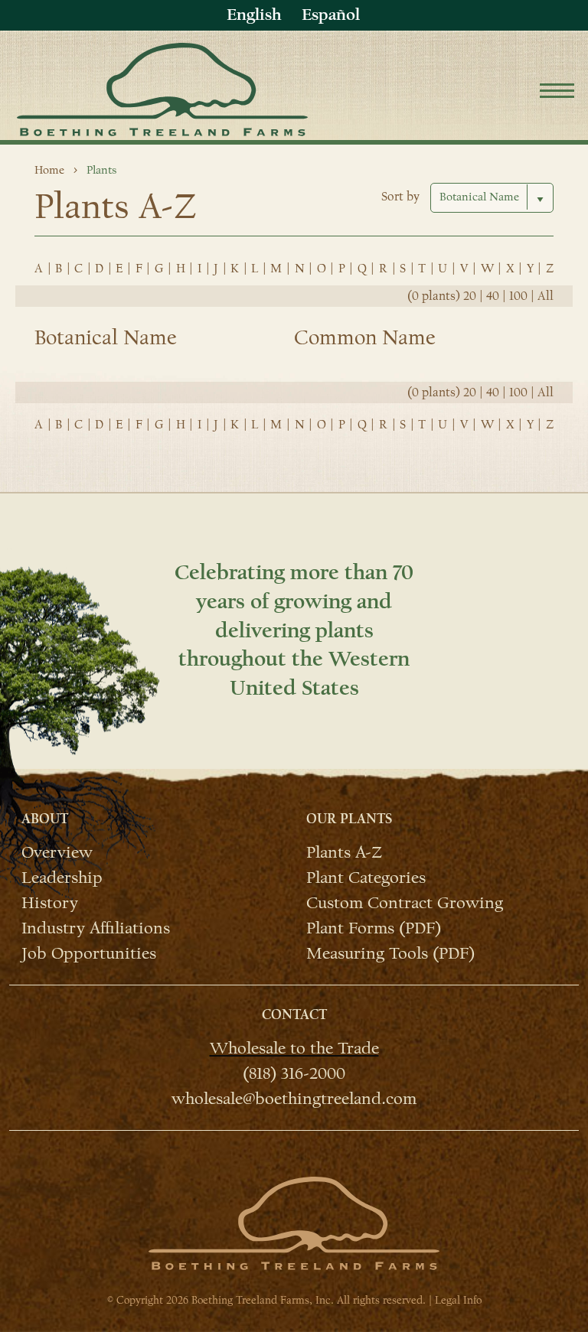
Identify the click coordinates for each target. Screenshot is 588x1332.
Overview (57, 851)
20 (469, 296)
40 (492, 296)
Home (49, 170)
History (49, 902)
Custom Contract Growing (404, 902)
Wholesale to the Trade (294, 1047)
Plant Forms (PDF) (373, 927)
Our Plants (349, 819)
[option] (331, 15)
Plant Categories (366, 877)
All (545, 296)
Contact (294, 1015)
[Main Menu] (557, 93)
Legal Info (458, 1300)
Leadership (62, 877)
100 (518, 296)
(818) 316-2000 (294, 1072)
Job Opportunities (88, 952)
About (44, 819)
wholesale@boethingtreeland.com (294, 1098)
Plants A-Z (344, 851)
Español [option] (331, 14)
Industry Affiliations (95, 927)
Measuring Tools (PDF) (390, 952)
